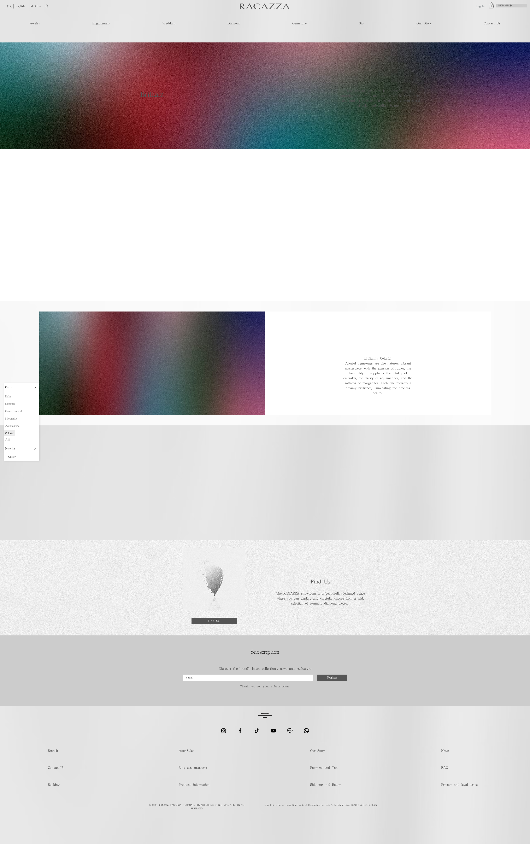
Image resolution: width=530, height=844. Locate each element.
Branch (53, 750)
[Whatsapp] (306, 731)
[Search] (60, 6)
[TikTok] (257, 731)
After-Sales (186, 750)
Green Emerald (14, 411)
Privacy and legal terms (459, 784)
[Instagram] (223, 731)
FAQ (444, 767)
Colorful (9, 433)
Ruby (8, 396)
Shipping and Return (324, 784)
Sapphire (10, 403)
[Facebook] (240, 731)
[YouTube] (273, 731)
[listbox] (511, 5)
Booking (54, 784)
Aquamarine (12, 425)
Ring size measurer (193, 767)
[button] (491, 5)
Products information (194, 784)
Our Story (317, 750)
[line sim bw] (290, 731)
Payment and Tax (324, 767)
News (445, 750)
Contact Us (56, 767)
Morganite (11, 418)
